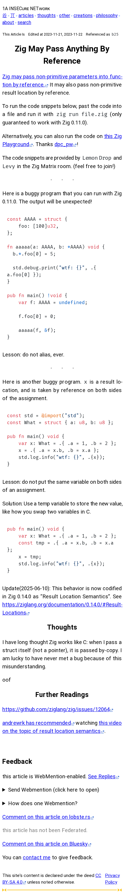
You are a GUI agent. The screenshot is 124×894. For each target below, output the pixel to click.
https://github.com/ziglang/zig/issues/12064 (56, 709)
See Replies (102, 776)
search (24, 22)
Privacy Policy (112, 879)
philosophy (107, 15)
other (64, 15)
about (8, 22)
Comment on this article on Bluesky (45, 844)
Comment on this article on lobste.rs (46, 817)
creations (83, 15)
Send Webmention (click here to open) (53, 790)
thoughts (46, 15)
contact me (36, 857)
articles (26, 15)
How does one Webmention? (42, 803)
